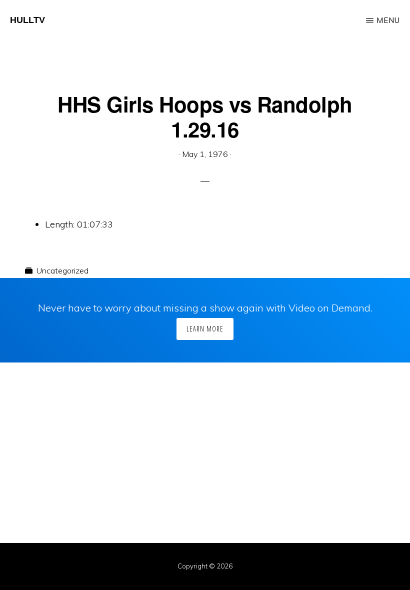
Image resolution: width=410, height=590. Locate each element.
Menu (388, 20)
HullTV (27, 20)
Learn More (205, 329)
